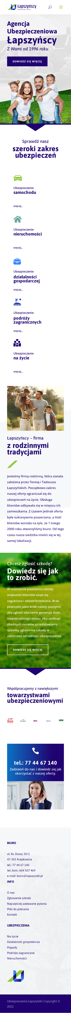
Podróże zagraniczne (21, 952)
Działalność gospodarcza (23, 941)
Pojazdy (12, 947)
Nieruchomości (17, 958)
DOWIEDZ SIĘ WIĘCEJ (27, 61)
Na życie (12, 936)
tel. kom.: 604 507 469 (21, 870)
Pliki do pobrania (18, 909)
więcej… (18, 206)
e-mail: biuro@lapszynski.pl (25, 875)
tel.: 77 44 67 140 (35, 763)
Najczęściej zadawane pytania (27, 903)
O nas (11, 892)
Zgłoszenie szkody (19, 898)
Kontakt (12, 914)
